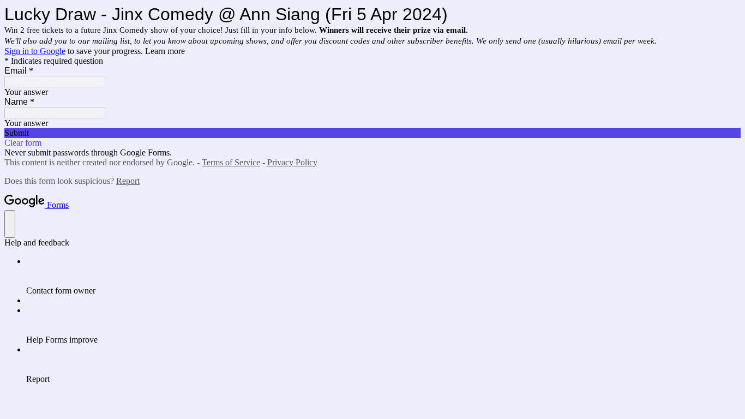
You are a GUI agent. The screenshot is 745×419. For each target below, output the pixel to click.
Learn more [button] (165, 51)
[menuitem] (383, 276)
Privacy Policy (292, 162)
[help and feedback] (9, 224)
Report (128, 180)
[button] (372, 133)
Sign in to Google (34, 51)
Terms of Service (231, 162)
